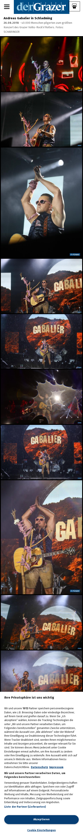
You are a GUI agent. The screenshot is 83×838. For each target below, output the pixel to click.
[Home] (41, 6)
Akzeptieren (41, 819)
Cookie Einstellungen (41, 830)
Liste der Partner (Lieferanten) (25, 806)
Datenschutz (39, 767)
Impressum (56, 767)
